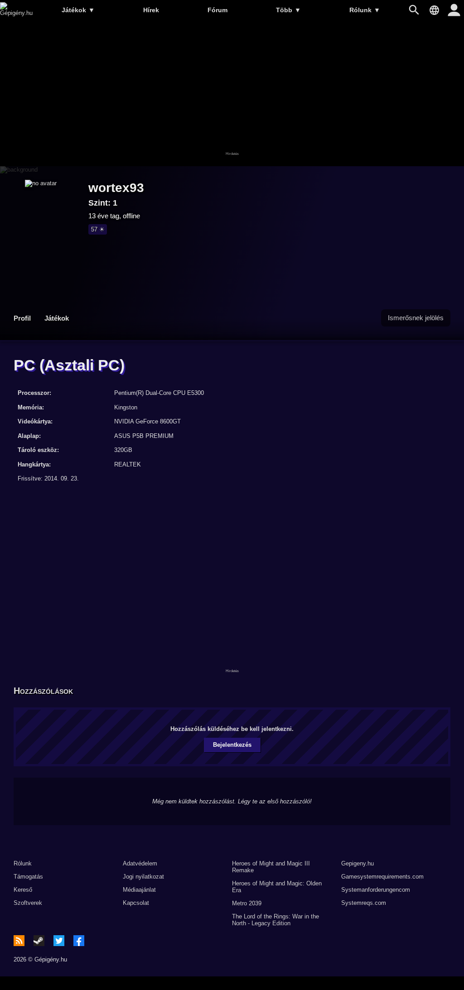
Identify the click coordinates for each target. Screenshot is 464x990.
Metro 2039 (246, 903)
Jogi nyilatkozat (143, 876)
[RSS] (19, 940)
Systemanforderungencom (375, 889)
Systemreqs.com (363, 902)
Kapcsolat (136, 902)
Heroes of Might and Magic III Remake (271, 867)
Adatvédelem (140, 863)
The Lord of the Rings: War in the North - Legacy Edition (275, 920)
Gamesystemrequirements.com (382, 876)
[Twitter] (58, 940)
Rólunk (364, 10)
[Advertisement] (232, 93)
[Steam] (39, 940)
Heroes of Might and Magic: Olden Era (277, 887)
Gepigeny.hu (357, 863)
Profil (22, 318)
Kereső (23, 889)
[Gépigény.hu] (16, 13)
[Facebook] (78, 940)
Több (288, 10)
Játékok (78, 10)
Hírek (151, 10)
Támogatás (28, 876)
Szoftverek (28, 902)
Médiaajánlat (139, 889)
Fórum (217, 10)
